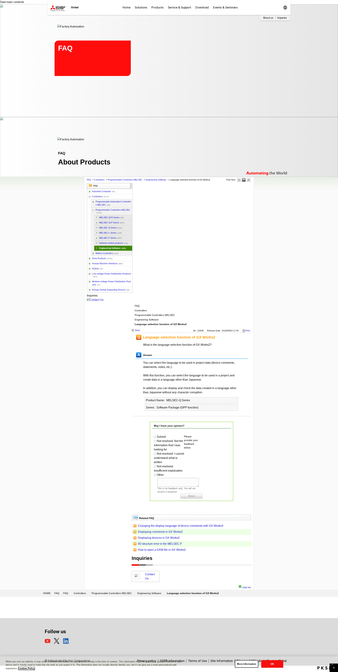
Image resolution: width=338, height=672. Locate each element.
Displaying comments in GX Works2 (160, 531)
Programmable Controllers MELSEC (125, 180)
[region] (169, 664)
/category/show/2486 (89, 191)
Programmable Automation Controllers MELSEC (113, 203)
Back (137, 330)
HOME (47, 593)
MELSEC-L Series (110, 233)
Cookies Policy (26, 668)
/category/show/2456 (89, 281)
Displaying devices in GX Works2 (159, 537)
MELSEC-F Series (110, 238)
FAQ (89, 180)
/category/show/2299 (89, 289)
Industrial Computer (103, 191)
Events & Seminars (225, 7)
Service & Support (179, 7)
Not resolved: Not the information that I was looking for (168, 445)
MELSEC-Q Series (110, 228)
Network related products (113, 243)
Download (202, 7)
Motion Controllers (107, 253)
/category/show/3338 (93, 201)
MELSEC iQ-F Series (111, 222)
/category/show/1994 (89, 258)
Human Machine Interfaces (107, 263)
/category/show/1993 (89, 196)
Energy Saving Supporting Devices (111, 290)
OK (272, 663)
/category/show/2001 (96, 222)
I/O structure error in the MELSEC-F (160, 543)
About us (268, 17)
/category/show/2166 (89, 263)
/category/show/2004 (96, 238)
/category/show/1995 (93, 210)
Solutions (141, 7)
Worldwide (285, 7)
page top (246, 587)
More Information (246, 663)
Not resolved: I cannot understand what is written (169, 458)
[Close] (332, 664)
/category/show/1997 (93, 253)
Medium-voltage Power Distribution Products (111, 283)
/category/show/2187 (89, 268)
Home (126, 7)
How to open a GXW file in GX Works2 (162, 549)
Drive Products (102, 258)
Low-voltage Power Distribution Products (111, 275)
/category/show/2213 (89, 273)
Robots (97, 268)
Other (160, 474)
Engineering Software (156, 180)
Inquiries (282, 17)
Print (248, 330)
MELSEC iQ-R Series (111, 217)
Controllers (99, 180)
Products (157, 7)
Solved (161, 436)
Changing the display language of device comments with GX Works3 (180, 525)
